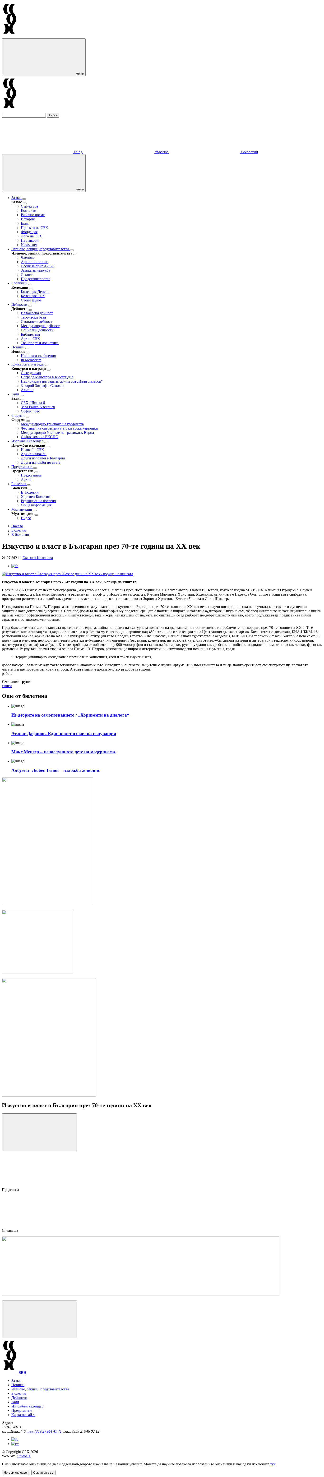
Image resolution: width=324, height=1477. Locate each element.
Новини (18, 347)
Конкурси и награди (28, 364)
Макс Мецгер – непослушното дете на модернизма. (63, 751)
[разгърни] (24, 199)
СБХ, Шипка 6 (33, 403)
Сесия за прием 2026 (37, 266)
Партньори (30, 240)
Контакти (28, 210)
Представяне (22, 467)
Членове (27, 257)
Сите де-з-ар (31, 373)
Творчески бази (33, 317)
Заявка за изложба (35, 270)
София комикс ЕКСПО (39, 437)
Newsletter (29, 245)
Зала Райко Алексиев (38, 407)
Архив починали (34, 262)
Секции (27, 275)
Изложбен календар (27, 441)
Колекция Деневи (35, 292)
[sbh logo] (10, 36)
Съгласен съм (43, 1472)
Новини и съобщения (38, 356)
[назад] (25, 203)
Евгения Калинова (38, 558)
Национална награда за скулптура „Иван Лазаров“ (62, 381)
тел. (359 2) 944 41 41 (45, 1431)
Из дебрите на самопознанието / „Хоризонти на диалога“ (70, 715)
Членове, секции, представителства (40, 249)
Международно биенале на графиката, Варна (57, 433)
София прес (30, 411)
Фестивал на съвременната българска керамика (59, 428)
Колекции (19, 283)
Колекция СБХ (33, 296)
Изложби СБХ (32, 450)
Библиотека (30, 334)
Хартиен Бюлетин (35, 497)
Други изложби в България (43, 458)
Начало (17, 526)
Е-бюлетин (30, 492)
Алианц (27, 390)
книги (7, 686)
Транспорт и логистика (40, 343)
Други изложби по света (40, 462)
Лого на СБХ (31, 236)
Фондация (29, 232)
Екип (25, 223)
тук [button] (273, 1464)
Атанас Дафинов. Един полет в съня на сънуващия (63, 733)
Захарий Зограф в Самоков (42, 386)
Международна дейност (40, 326)
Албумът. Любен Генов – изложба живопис (55, 770)
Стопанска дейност (36, 321)
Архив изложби (33, 454)
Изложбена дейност (37, 313)
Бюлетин (19, 484)
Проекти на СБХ (34, 228)
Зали (15, 394)
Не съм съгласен (16, 1472)
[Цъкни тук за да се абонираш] (140, 1294)
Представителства (35, 279)
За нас (16, 198)
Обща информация (36, 505)
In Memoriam (31, 360)
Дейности (19, 304)
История (28, 219)
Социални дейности (37, 330)
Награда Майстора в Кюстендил (47, 377)
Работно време (33, 215)
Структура (29, 206)
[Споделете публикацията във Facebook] (14, 566)
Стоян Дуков (31, 300)
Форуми (18, 415)
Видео (26, 518)
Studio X (24, 1456)
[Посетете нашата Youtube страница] (15, 1444)
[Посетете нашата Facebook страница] (14, 1439)
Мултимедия (22, 509)
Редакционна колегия (38, 501)
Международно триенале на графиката (52, 424)
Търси (53, 115)
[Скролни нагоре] (39, 1319)
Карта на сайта (23, 1415)
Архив (26, 479)
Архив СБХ (30, 339)
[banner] (37, 972)
